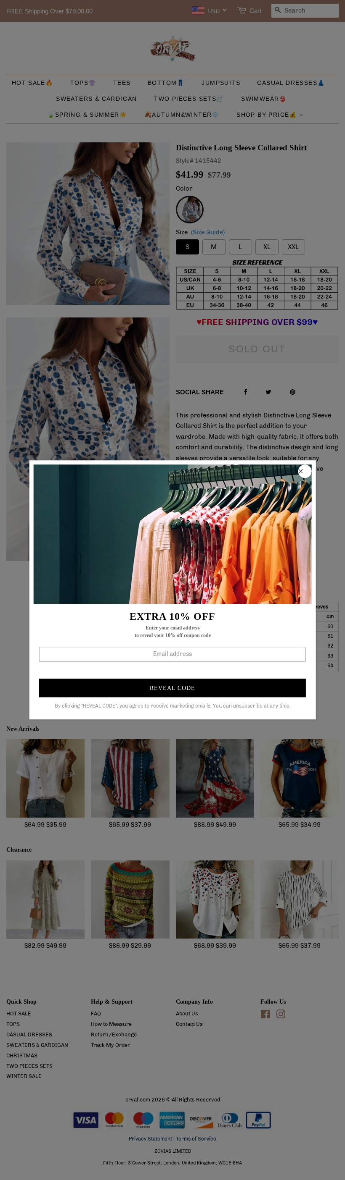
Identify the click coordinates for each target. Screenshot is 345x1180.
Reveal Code (172, 688)
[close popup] (304, 471)
